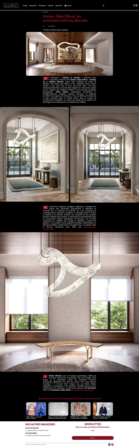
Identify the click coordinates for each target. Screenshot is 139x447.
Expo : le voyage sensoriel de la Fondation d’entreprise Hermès (57, 417)
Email (92, 430)
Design (25, 5)
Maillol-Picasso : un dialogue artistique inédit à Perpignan (79, 417)
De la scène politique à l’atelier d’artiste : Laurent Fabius (102, 417)
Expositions (33, 5)
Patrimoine (42, 5)
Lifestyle (50, 5)
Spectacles (58, 5)
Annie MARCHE (51, 26)
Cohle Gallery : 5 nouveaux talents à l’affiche (34, 417)
